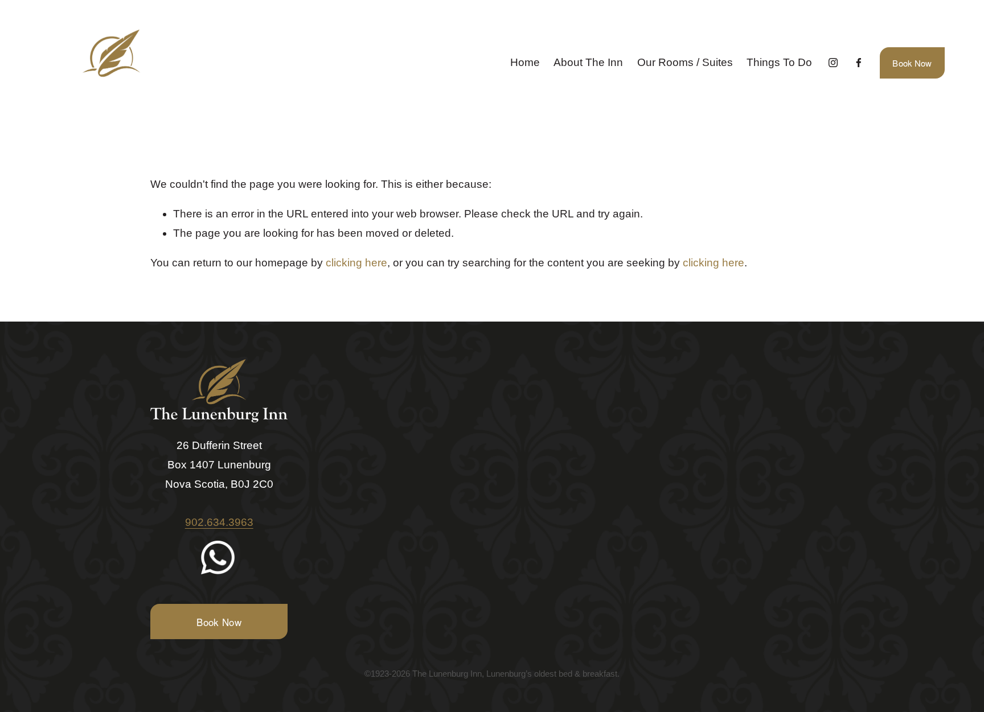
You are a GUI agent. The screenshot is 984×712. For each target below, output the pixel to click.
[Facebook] (858, 62)
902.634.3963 (219, 522)
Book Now (912, 63)
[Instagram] (833, 62)
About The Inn (588, 62)
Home (525, 62)
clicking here (356, 263)
